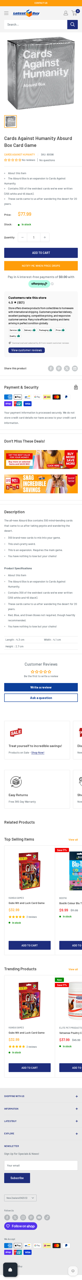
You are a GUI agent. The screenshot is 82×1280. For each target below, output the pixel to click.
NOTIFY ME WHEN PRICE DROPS (41, 265)
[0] (74, 13)
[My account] (66, 13)
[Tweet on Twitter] (67, 368)
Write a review (41, 687)
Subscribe (17, 1178)
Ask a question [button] (41, 698)
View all (73, 839)
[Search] (72, 24)
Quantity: (9, 237)
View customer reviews (26, 350)
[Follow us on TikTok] (47, 1217)
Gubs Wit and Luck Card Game (27, 903)
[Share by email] (75, 368)
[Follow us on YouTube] (39, 1217)
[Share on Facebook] (51, 368)
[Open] (10, 1270)
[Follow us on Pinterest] (31, 1217)
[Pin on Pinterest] (59, 368)
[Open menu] (6, 13)
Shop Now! (37, 752)
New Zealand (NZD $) (17, 1197)
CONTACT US (41, 2)
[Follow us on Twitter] (15, 1217)
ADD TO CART (41, 253)
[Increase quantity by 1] (44, 237)
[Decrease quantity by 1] (22, 237)
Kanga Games (16, 897)
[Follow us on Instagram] (23, 1217)
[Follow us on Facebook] (7, 1217)
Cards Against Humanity (19, 154)
